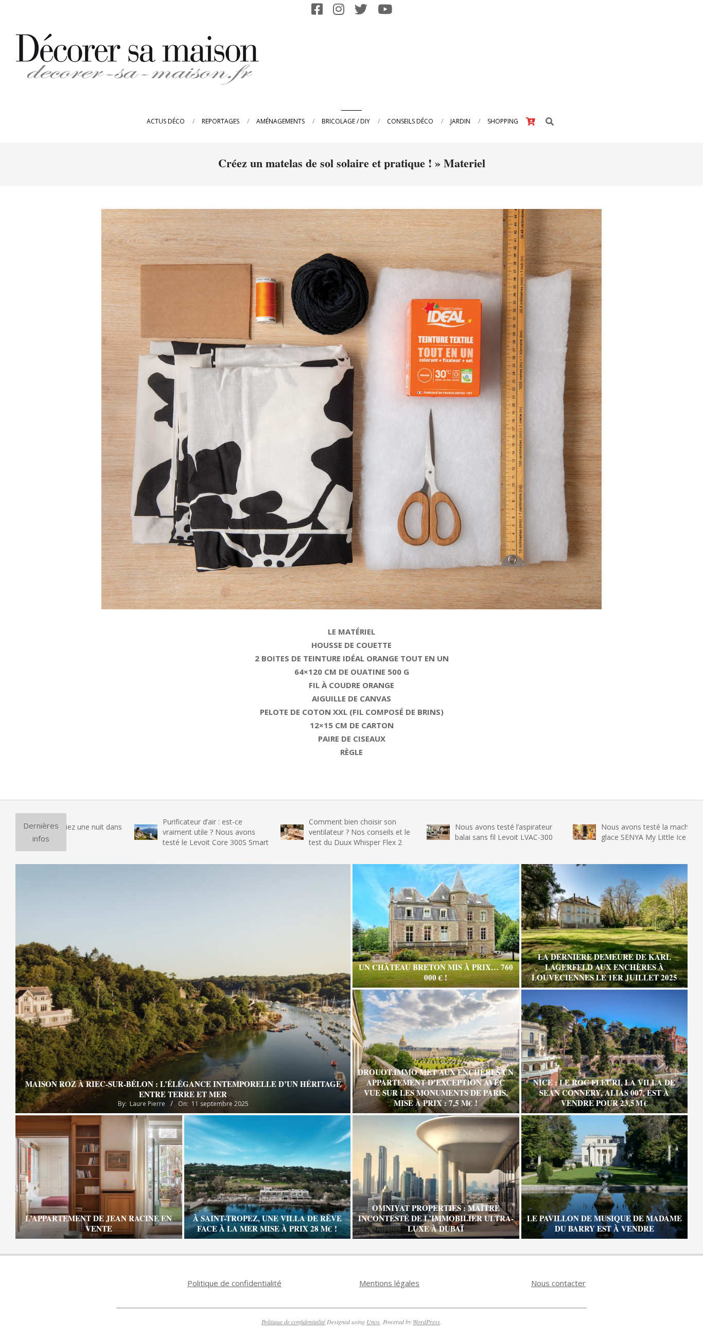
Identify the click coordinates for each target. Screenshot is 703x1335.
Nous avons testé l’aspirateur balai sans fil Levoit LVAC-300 (443, 832)
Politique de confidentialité (234, 1283)
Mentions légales (389, 1283)
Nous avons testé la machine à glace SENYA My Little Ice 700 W (594, 832)
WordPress (426, 1322)
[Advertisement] (497, 58)
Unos (373, 1322)
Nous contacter (558, 1283)
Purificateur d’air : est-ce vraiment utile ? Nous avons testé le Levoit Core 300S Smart (155, 832)
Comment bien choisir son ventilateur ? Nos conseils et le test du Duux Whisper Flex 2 (298, 832)
